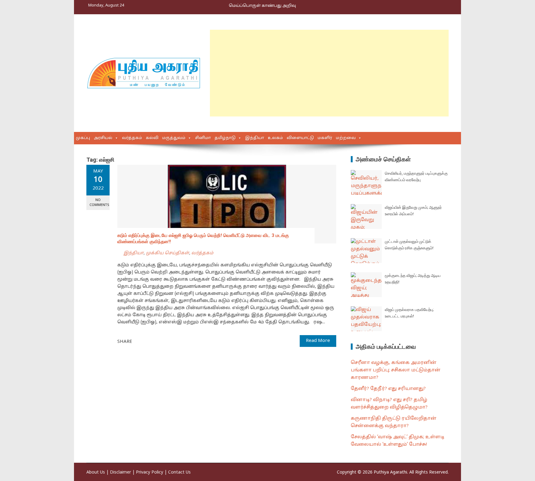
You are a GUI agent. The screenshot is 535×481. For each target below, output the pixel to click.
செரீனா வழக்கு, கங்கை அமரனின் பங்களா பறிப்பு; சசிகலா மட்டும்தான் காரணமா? (396, 370)
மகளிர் (325, 138)
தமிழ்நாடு (225, 138)
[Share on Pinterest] (152, 341)
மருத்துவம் (173, 138)
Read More (318, 341)
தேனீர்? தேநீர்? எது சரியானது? (388, 389)
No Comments (99, 202)
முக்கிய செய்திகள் (167, 253)
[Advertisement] (329, 73)
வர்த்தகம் (132, 138)
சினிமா (203, 138)
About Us (95, 472)
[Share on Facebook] (138, 341)
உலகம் (275, 138)
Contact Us (179, 472)
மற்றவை (346, 138)
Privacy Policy (149, 472)
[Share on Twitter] (145, 341)
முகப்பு (83, 138)
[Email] (159, 341)
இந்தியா (254, 138)
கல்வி (152, 138)
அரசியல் (103, 138)
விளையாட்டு (300, 138)
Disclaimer (120, 472)
